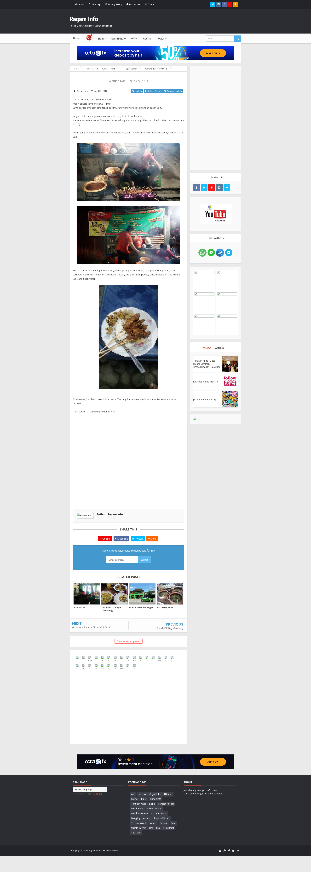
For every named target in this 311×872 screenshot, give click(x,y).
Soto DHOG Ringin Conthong (111, 609)
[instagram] (238, 850)
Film (158, 827)
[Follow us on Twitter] (212, 4)
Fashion (164, 823)
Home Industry (159, 813)
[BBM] (220, 252)
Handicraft (155, 798)
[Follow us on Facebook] (224, 4)
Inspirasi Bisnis (161, 818)
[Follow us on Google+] (229, 4)
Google (106, 538)
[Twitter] (233, 850)
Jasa (151, 827)
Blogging (135, 818)
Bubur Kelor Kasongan (141, 607)
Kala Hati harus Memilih (205, 381)
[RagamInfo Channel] (215, 214)
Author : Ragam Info (110, 514)
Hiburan (168, 794)
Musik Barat (137, 808)
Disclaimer (134, 4)
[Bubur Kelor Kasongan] (142, 593)
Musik (144, 798)
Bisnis (152, 803)
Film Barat (168, 827)
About (81, 4)
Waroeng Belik (165, 607)
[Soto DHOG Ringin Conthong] (115, 593)
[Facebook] (229, 850)
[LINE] (211, 252)
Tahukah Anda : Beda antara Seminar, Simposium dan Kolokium (206, 363)
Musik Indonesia (139, 813)
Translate (97, 793)
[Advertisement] (215, 117)
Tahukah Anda (138, 803)
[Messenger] (229, 252)
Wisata (153, 823)
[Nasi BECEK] (87, 593)
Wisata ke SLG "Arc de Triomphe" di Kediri (91, 627)
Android (147, 818)
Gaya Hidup (155, 794)
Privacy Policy (114, 4)
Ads (133, 794)
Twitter (138, 538)
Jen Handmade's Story (204, 399)
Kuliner (138, 91)
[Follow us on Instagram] (219, 187)
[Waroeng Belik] (170, 593)
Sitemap (96, 4)
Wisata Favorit (138, 827)
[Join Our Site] (235, 4)
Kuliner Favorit (154, 91)
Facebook (122, 538)
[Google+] (225, 850)
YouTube (136, 832)
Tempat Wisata (139, 823)
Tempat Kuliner (174, 91)
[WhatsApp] (202, 252)
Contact (151, 4)
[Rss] (220, 850)
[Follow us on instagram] (218, 4)
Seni (173, 823)
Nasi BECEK (79, 607)
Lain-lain (142, 794)
